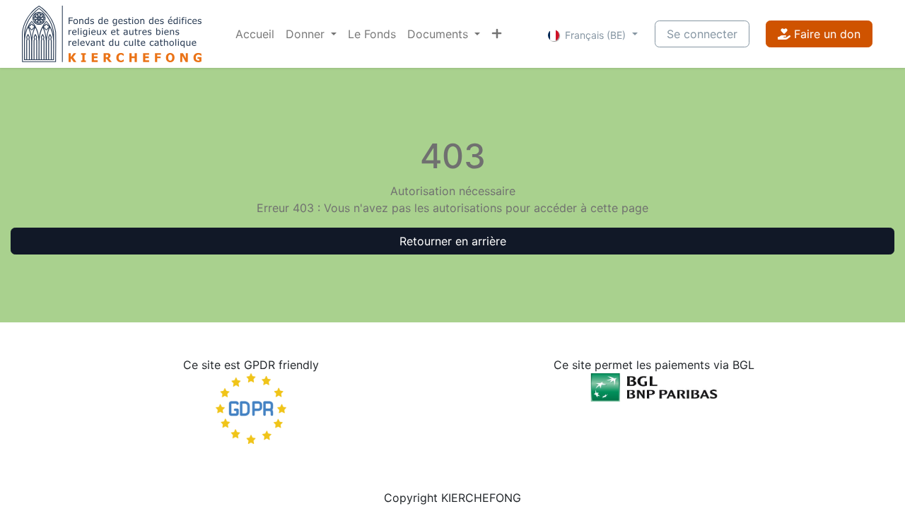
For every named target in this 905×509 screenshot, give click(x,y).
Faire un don (825, 34)
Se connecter (702, 34)
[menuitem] (255, 34)
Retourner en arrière (452, 241)
